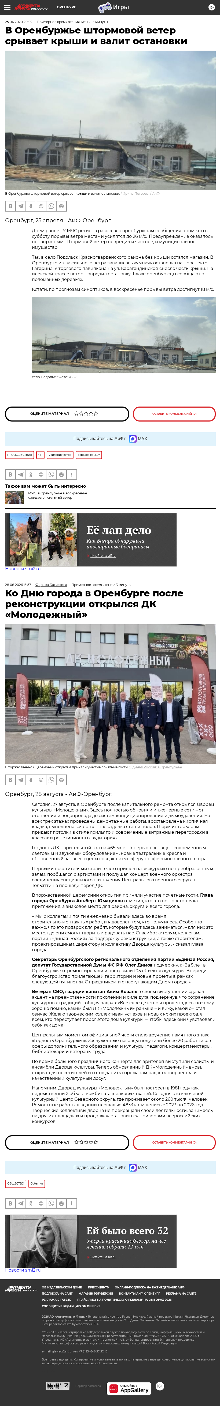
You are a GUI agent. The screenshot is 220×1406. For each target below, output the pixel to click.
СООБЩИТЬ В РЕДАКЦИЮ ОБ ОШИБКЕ (71, 1306)
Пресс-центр (98, 1287)
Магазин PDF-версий (96, 1293)
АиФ (156, 193)
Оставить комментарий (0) (174, 414)
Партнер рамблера (88, 1386)
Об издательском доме (62, 1287)
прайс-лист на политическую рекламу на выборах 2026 (124, 1300)
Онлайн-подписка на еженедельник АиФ (150, 1287)
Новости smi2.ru (23, 568)
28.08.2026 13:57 (18, 585)
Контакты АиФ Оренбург (139, 1293)
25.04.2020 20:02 (18, 22)
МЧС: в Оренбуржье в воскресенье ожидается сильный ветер (57, 495)
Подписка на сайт (57, 1293)
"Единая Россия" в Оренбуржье (155, 767)
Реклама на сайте (181, 1293)
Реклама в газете (56, 1300)
